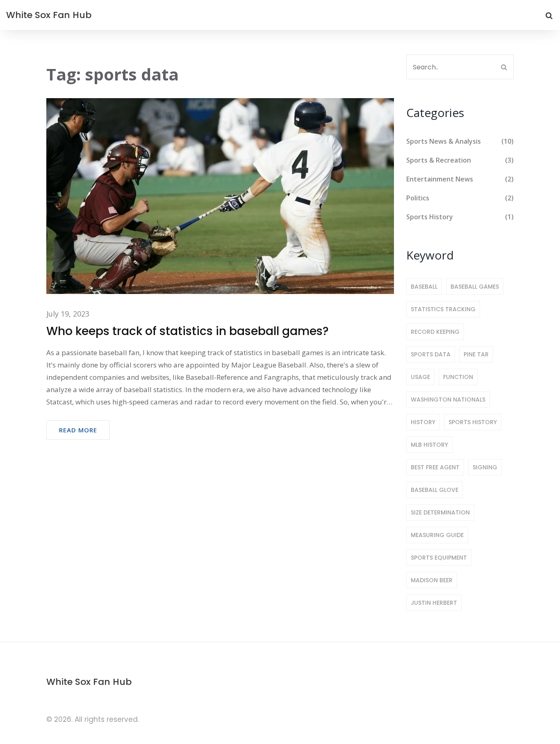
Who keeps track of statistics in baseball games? (187, 331)
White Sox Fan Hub (48, 15)
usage (420, 377)
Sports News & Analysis (460, 141)
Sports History (460, 216)
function (458, 377)
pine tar (476, 354)
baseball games (475, 286)
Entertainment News (460, 179)
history (423, 422)
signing (485, 467)
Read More (78, 430)
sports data (431, 354)
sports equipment (439, 557)
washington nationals (448, 399)
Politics (460, 197)
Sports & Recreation (460, 160)
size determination (440, 512)
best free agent (435, 467)
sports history (472, 422)
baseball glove (434, 490)
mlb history (429, 445)
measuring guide (437, 535)
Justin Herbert (434, 603)
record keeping (435, 332)
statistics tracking (443, 309)
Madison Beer (432, 580)
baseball (424, 286)
